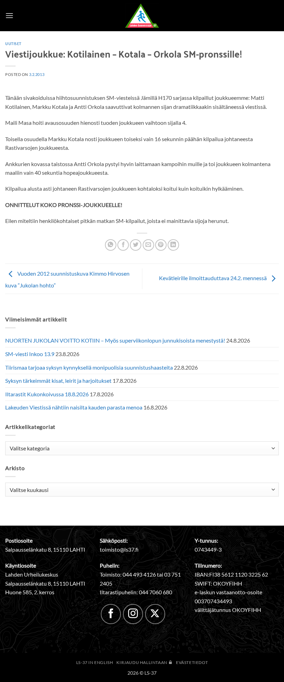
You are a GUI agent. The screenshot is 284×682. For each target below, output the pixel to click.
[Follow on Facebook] (111, 614)
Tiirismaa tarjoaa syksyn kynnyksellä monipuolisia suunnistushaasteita (89, 367)
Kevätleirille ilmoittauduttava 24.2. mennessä (213, 278)
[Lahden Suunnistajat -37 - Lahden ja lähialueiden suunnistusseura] (142, 15)
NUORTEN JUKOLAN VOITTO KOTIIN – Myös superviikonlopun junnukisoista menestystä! (115, 340)
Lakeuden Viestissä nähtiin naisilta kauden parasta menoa (73, 407)
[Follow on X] (155, 614)
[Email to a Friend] (148, 245)
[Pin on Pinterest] (161, 245)
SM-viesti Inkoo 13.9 (29, 354)
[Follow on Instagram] (133, 614)
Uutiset (13, 43)
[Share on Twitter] (135, 245)
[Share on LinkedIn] (173, 245)
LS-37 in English (94, 662)
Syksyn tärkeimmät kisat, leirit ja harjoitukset (58, 380)
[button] (9, 15)
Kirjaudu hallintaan (142, 662)
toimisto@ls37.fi (119, 549)
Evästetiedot (192, 662)
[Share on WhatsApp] (110, 245)
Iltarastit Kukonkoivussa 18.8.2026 (47, 394)
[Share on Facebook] (123, 245)
